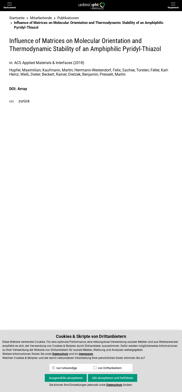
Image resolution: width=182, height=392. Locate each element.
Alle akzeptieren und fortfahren (112, 378)
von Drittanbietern (109, 368)
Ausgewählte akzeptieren (66, 378)
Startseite (17, 18)
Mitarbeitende (41, 18)
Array (22, 89)
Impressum (86, 354)
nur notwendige (66, 368)
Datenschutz (60, 354)
